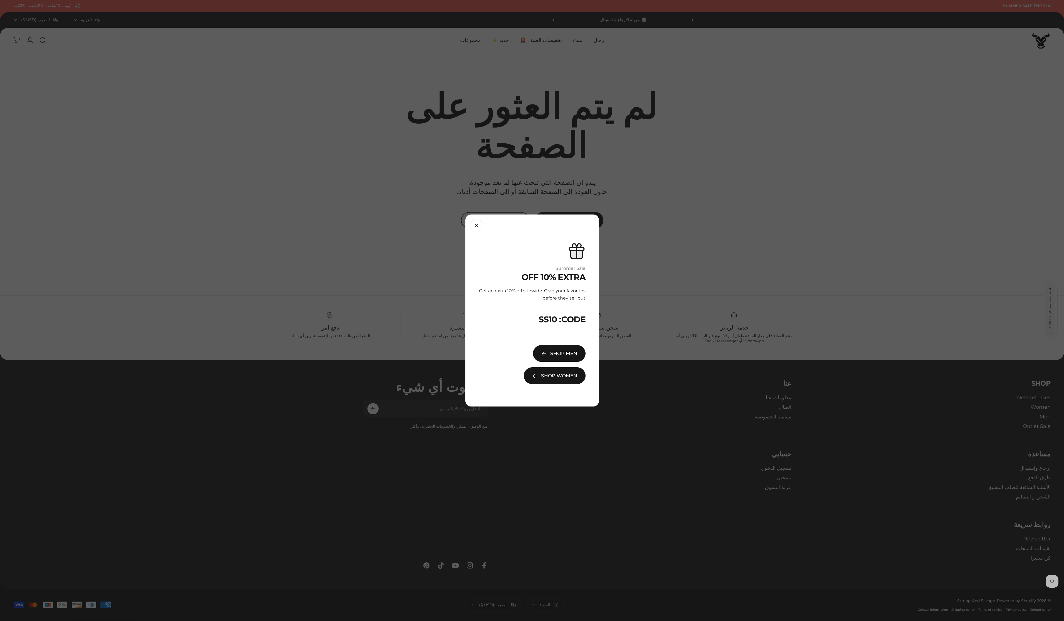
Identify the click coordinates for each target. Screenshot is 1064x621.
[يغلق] (476, 225)
